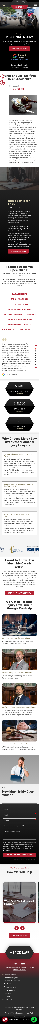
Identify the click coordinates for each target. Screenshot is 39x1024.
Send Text (13, 1020)
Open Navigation (35, 4)
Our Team (7, 996)
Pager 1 (2, 76)
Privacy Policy (29, 1013)
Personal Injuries (10, 975)
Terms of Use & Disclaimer (14, 1013)
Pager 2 (2, 82)
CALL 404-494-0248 (18, 251)
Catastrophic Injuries (11, 978)
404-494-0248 (3, 4)
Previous (36, 345)
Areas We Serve (9, 990)
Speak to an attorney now (19, 593)
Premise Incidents (10, 987)
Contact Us (19, 7)
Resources (7, 993)
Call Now (26, 1020)
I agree (7, 850)
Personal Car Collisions (12, 981)
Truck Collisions (9, 984)
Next (36, 367)
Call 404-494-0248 (19, 49)
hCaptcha (32, 859)
